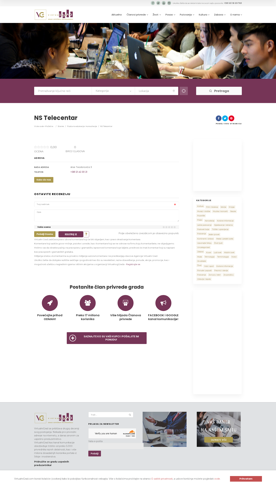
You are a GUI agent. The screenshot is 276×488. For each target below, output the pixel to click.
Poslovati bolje (203, 229)
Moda (199, 257)
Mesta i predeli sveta (224, 239)
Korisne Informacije (225, 221)
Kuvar (208, 252)
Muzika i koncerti (220, 211)
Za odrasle (201, 261)
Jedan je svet (214, 234)
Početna (49, 126)
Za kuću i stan (215, 275)
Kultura (203, 14)
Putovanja (186, 14)
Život (155, 14)
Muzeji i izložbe (203, 211)
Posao (169, 14)
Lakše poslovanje (204, 225)
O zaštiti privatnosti (162, 478)
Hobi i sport (209, 266)
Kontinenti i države (205, 239)
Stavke (61, 126)
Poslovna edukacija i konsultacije (82, 126)
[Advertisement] (223, 164)
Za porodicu (228, 275)
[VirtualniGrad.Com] (53, 14)
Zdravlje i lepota (204, 279)
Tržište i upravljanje (220, 229)
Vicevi (234, 257)
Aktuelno (116, 14)
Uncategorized (203, 247)
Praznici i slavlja (221, 270)
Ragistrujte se (133, 264)
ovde (217, 478)
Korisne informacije (224, 266)
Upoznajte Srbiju (204, 243)
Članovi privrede (136, 14)
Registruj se (71, 234)
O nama (235, 14)
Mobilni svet (229, 252)
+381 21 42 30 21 (78, 172)
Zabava (218, 14)
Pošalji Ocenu (45, 234)
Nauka (233, 211)
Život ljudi (218, 243)
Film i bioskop (212, 207)
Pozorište (201, 215)
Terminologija (223, 257)
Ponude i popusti (204, 270)
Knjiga (231, 207)
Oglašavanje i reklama (223, 225)
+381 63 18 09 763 (233, 3)
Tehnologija (210, 257)
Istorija (223, 207)
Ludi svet (217, 252)
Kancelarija (209, 221)
